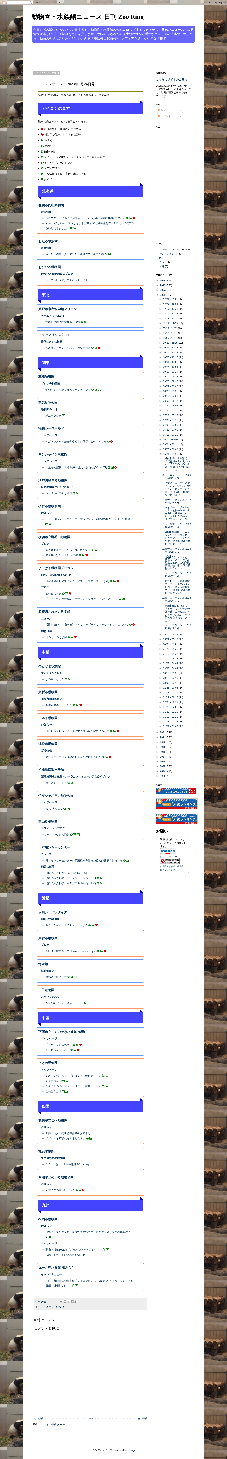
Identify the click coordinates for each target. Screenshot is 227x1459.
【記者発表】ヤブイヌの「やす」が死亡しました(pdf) (77, 581)
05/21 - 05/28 (171, 454)
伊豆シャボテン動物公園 (56, 795)
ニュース (46, 618)
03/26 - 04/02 (171, 668)
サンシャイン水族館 (52, 454)
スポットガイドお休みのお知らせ (65, 1254)
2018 (163, 751)
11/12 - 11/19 (170, 333)
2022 (163, 732)
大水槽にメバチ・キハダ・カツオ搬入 (68, 347)
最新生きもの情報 (51, 341)
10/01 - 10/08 (171, 362)
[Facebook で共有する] (72, 1301)
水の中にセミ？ (54, 679)
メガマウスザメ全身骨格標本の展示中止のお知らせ (76, 441)
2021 (163, 737)
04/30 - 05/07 (171, 644)
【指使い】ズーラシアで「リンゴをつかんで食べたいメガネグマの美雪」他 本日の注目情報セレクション (176, 488)
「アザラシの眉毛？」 (58, 1044)
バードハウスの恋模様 (58, 493)
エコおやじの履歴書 (53, 1158)
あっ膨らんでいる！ (57, 1049)
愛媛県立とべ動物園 (52, 1120)
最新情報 (46, 247)
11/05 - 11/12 (170, 337)
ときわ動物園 (48, 1063)
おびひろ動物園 (49, 267)
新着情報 (46, 211)
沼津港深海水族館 (51, 770)
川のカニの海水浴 (56, 637)
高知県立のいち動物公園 (56, 1177)
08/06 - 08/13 (171, 400)
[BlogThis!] (65, 1301)
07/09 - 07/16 (171, 420)
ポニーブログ (53, 415)
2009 (163, 776)
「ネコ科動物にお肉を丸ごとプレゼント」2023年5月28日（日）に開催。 (88, 519)
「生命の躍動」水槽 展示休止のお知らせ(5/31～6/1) (76, 467)
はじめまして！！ (56, 782)
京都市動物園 (48, 938)
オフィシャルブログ (53, 828)
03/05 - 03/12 (171, 682)
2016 (163, 761)
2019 (163, 746)
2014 (163, 771)
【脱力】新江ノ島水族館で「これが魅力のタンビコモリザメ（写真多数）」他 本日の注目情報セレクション (176, 587)
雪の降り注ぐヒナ (56, 976)
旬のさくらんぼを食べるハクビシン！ (68, 389)
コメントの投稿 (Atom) (52, 1424)
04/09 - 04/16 (171, 658)
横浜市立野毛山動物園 (54, 537)
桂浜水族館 (46, 1151)
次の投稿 (38, 1418)
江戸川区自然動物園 (52, 480)
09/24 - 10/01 (171, 367)
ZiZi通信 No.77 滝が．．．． (64, 1002)
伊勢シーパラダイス (52, 912)
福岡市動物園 (48, 1219)
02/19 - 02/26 (171, 692)
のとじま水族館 (49, 666)
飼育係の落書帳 (50, 918)
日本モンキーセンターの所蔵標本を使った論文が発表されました (84, 860)
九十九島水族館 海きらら (56, 1267)
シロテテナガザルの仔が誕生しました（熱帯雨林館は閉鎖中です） (85, 218)
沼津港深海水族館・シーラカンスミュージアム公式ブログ (75, 776)
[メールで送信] (61, 1301)
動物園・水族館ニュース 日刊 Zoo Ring (88, 16)
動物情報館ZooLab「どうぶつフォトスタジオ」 (73, 1249)
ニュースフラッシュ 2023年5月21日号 (176, 627)
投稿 (163, 110)
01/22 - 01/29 (171, 711)
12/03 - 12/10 (171, 318)
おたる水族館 (48, 241)
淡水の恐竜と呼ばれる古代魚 (62, 321)
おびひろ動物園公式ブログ (57, 273)
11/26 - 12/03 (170, 323)
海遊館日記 (47, 970)
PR (161, 257)
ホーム (90, 1418)
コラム (163, 262)
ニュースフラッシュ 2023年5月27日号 (176, 476)
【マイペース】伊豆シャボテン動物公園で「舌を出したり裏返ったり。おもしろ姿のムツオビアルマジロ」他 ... (176, 513)
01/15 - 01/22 (171, 716)
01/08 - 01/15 (171, 721)
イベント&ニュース (52, 1274)
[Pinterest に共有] (75, 1301)
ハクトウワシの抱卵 (57, 834)
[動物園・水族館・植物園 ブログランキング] (170, 862)
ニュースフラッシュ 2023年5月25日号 (176, 525)
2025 (163, 285)
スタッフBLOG (50, 996)
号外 (161, 266)
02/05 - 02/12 (171, 702)
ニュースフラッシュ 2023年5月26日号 (176, 501)
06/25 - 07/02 (171, 429)
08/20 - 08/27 (171, 391)
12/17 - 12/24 (171, 308)
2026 (163, 280)
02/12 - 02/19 (171, 697)
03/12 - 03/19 (171, 677)
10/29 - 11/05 (170, 342)
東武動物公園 (48, 402)
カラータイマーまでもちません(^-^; (66, 925)
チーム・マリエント (53, 315)
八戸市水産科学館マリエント (59, 309)
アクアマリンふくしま (54, 335)
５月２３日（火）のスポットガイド (66, 280)
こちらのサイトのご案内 (171, 79)
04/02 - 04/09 (171, 663)
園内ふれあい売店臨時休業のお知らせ (68, 1133)
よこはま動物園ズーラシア (57, 568)
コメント (165, 116)
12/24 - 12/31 (171, 304)
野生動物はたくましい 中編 (61, 555)
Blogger (132, 1450)
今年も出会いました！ (58, 705)
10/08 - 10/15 (171, 357)
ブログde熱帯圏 (50, 383)
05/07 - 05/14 (171, 639)
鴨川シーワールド (51, 428)
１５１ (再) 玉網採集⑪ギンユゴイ (67, 1164)
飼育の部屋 (47, 866)
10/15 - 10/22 (171, 352)
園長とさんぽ (53, 1080)
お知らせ (46, 512)
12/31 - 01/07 (171, 299)
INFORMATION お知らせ (56, 574)
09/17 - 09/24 (171, 371)
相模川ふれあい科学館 (54, 611)
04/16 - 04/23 (171, 653)
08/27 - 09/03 (171, 386)
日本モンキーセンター (54, 847)
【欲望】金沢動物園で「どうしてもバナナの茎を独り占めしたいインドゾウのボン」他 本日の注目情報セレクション (176, 613)
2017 (163, 756)
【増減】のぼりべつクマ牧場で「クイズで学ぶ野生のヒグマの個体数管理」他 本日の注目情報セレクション (176, 562)
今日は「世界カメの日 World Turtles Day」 (70, 951)
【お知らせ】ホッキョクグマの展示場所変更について (77, 731)
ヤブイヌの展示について (60, 1190)
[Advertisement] (100, 56)
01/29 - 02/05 (171, 707)
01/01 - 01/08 (171, 726)
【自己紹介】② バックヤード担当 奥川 (70, 878)
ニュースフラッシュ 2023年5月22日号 (176, 599)
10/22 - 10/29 (171, 347)
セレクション (166, 253)
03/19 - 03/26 (171, 673)
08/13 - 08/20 (171, 395)
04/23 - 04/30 (171, 648)
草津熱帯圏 (46, 376)
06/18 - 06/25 (171, 434)
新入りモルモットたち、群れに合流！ (68, 550)
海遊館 (43, 964)
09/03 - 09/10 (171, 381)
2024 (163, 290)
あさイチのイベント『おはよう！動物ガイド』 (73, 1075)
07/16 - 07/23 (171, 415)
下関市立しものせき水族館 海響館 (62, 1032)
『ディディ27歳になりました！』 (65, 1138)
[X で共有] (68, 1301)
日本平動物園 (48, 718)
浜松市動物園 (48, 744)
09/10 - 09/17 (171, 376)
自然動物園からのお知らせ (57, 486)
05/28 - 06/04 (171, 449)
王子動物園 (46, 990)
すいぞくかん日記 (51, 672)
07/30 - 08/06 (171, 405)
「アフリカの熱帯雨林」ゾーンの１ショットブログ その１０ (81, 598)
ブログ (45, 543)
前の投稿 (142, 1418)
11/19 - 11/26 (170, 328)
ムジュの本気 (53, 593)
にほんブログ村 (169, 856)
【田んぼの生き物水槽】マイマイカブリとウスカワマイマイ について (87, 624)
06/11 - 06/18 (170, 439)
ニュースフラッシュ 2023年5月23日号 (176, 575)
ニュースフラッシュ (54, 1306)
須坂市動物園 (48, 692)
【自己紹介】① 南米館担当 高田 (67, 873)
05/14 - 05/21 (171, 634)
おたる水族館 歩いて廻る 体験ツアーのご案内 (74, 254)
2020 (163, 742)
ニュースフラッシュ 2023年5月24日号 (176, 550)
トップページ (49, 435)
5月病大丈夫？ (54, 808)
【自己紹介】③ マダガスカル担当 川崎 (70, 883)
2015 (163, 766)
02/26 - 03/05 (171, 687)
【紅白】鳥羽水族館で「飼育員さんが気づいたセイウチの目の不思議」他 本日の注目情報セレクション (176, 464)
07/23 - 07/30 (171, 410)
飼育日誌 (46, 631)
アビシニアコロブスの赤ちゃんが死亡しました (73, 756)
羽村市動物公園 (49, 506)
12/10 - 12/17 (171, 313)
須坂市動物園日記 (51, 698)
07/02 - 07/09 (171, 425)
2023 (163, 295)
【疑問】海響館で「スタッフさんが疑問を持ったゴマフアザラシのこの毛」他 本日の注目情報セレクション (176, 537)
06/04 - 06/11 (170, 444)
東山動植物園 (48, 821)
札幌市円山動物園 (51, 205)
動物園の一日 (49, 409)
